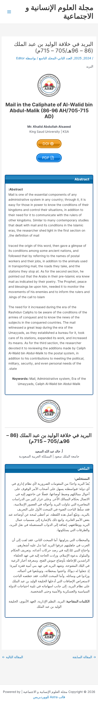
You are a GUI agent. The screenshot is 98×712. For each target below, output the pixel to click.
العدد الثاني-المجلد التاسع (55, 58)
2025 (78, 58)
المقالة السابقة (84, 657)
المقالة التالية (12, 657)
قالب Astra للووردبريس (49, 697)
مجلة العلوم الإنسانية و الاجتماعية (59, 11)
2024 (87, 58)
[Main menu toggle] (9, 12)
